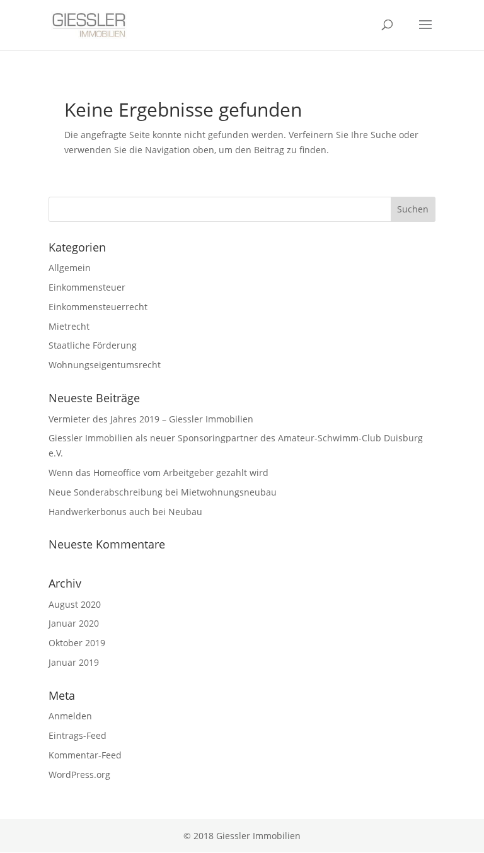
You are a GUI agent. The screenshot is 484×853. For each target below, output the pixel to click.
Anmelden (70, 716)
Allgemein (70, 268)
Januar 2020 (74, 623)
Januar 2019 (74, 662)
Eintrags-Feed (78, 735)
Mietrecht (69, 326)
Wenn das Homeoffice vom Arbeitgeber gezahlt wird (158, 473)
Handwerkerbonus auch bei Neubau (125, 512)
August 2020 (75, 604)
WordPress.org (79, 774)
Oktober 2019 (77, 643)
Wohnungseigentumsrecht (105, 365)
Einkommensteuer (87, 287)
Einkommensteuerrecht (98, 307)
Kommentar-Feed (85, 755)
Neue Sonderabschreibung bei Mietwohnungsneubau (163, 492)
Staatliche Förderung (93, 345)
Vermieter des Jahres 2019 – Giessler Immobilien (151, 419)
